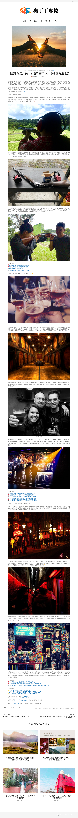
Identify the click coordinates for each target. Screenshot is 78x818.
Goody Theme (71, 815)
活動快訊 (47, 21)
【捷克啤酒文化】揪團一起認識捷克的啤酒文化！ (22, 495)
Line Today (23, 70)
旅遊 (35, 21)
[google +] (13, 708)
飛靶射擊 (72, 708)
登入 (73, 1)
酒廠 (61, 708)
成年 (50, 708)
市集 (41, 21)
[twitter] (11, 708)
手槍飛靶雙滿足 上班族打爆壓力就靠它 (19, 270)
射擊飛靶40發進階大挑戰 (16, 268)
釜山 (50, 70)
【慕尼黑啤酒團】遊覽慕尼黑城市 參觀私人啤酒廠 (22, 496)
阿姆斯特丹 (66, 708)
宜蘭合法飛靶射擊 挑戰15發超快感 (18, 267)
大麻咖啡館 (45, 708)
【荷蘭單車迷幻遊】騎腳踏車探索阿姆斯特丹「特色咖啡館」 (25, 683)
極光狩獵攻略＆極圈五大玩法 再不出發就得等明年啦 (23, 693)
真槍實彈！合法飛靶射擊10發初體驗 (19, 265)
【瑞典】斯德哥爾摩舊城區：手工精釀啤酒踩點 (22, 493)
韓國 (52, 70)
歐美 (44, 70)
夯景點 (36, 70)
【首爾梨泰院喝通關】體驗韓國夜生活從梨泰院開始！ (23, 500)
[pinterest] (19, 708)
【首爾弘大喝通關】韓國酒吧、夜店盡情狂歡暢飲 (22, 498)
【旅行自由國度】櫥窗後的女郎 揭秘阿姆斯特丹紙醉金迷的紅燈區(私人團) (29, 685)
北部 (56, 70)
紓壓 (57, 708)
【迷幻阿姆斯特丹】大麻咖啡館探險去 (19, 690)
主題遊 (28, 70)
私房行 (47, 70)
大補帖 (33, 70)
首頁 (24, 21)
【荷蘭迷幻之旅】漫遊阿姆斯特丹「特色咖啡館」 (22, 682)
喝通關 (39, 708)
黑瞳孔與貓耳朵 (36, 76)
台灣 (31, 70)
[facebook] (8, 708)
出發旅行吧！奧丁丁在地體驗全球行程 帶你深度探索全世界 (25, 692)
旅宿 (30, 21)
